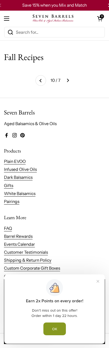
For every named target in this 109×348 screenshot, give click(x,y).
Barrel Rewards (18, 236)
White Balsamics (19, 193)
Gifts (8, 185)
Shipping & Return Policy (27, 260)
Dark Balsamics (18, 177)
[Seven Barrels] (53, 18)
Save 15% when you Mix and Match (54, 5)
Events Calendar (19, 244)
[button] (99, 18)
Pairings (11, 201)
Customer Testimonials (26, 252)
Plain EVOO (15, 161)
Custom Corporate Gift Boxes (32, 268)
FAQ (8, 228)
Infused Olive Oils (20, 169)
